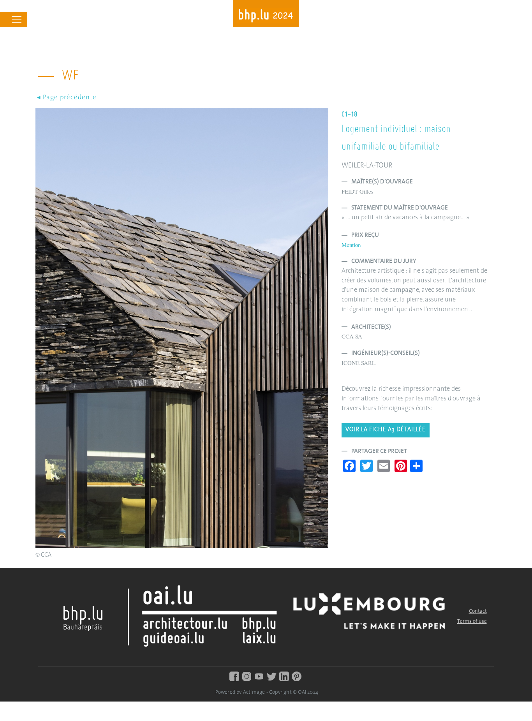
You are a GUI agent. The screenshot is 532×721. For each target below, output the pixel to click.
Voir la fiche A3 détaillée (385, 430)
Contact (478, 611)
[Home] (266, 16)
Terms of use (472, 621)
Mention (351, 245)
